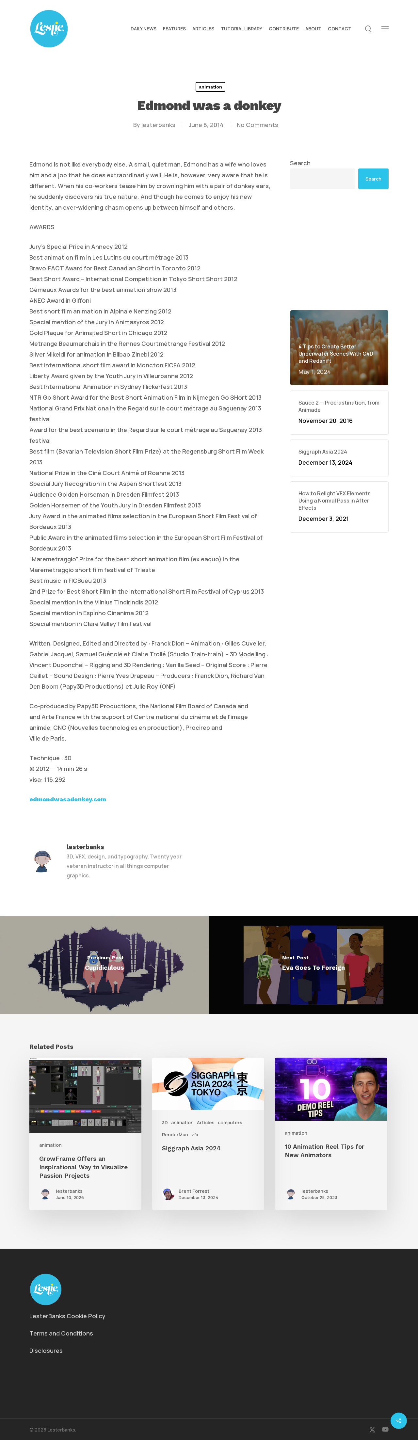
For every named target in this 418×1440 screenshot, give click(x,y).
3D (165, 1122)
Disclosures (46, 1350)
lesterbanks (158, 125)
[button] (385, 28)
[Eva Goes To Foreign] (313, 965)
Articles (206, 1122)
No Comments (257, 125)
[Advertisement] (339, 249)
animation (210, 86)
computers (230, 1122)
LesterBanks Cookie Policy (67, 1316)
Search (300, 163)
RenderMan (175, 1134)
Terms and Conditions (61, 1333)
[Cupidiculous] (104, 965)
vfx (195, 1134)
